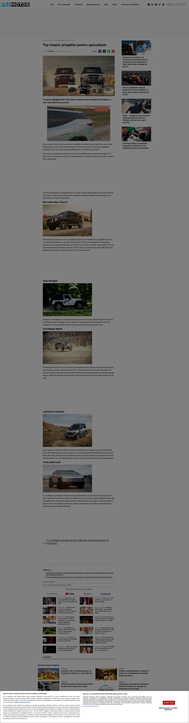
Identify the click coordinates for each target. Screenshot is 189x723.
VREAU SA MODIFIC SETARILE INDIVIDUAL (168, 708)
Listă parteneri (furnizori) (91, 706)
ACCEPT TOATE (169, 702)
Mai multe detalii (25, 702)
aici (33, 713)
